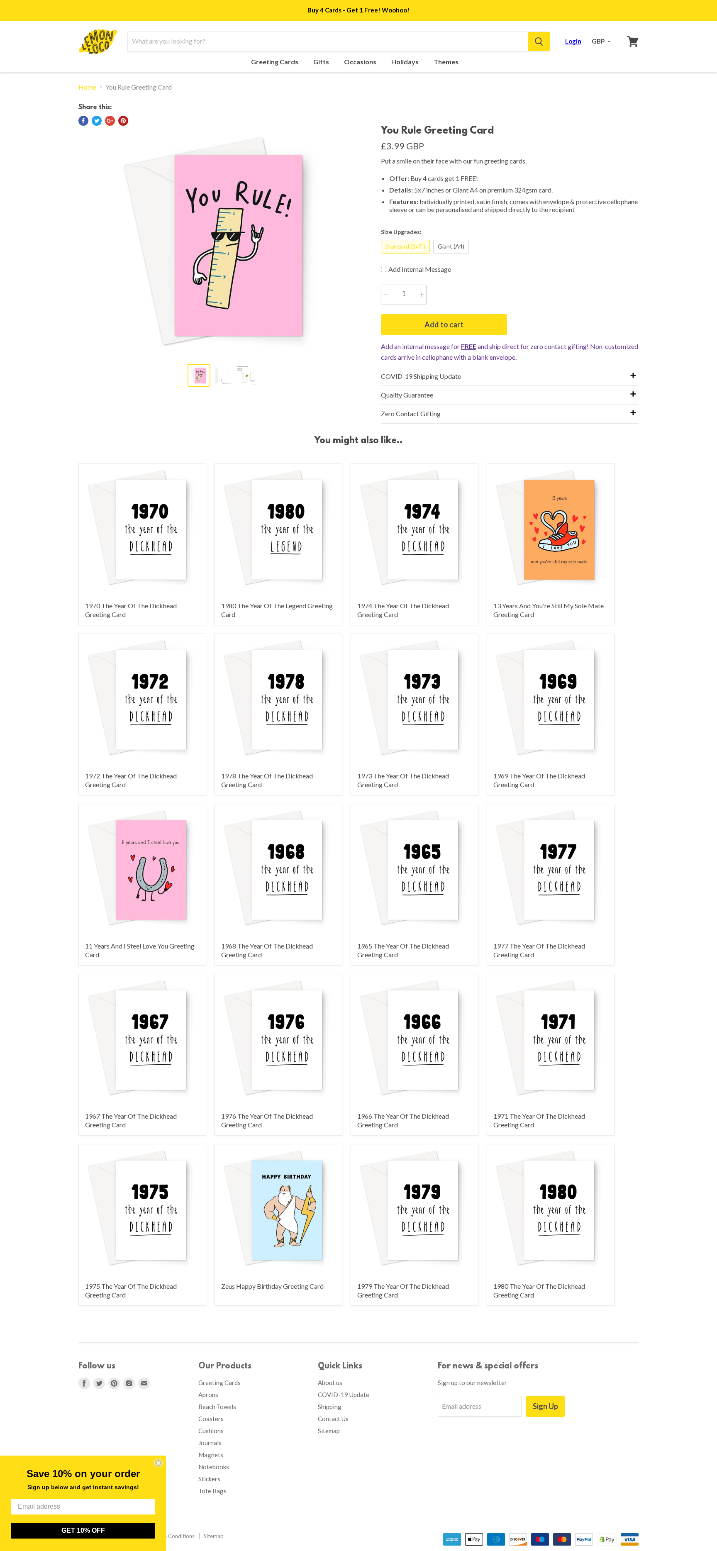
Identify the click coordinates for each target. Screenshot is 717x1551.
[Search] (539, 41)
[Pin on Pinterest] (123, 121)
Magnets (210, 1454)
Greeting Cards (275, 62)
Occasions (361, 62)
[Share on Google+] (110, 121)
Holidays (405, 62)
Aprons (208, 1394)
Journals (210, 1442)
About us (330, 1382)
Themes (447, 62)
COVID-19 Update (343, 1394)
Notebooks (213, 1467)
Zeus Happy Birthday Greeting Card (272, 1286)
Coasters (211, 1418)
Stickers (209, 1479)
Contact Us (333, 1418)
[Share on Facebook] (83, 121)
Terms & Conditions (170, 1536)
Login (573, 41)
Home (87, 87)
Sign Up (545, 1406)
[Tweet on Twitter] (97, 121)
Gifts (321, 62)
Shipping (329, 1406)
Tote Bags (212, 1491)
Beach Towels (217, 1406)
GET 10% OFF (83, 1530)
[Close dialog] (158, 1463)
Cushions (211, 1430)
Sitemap (329, 1430)
